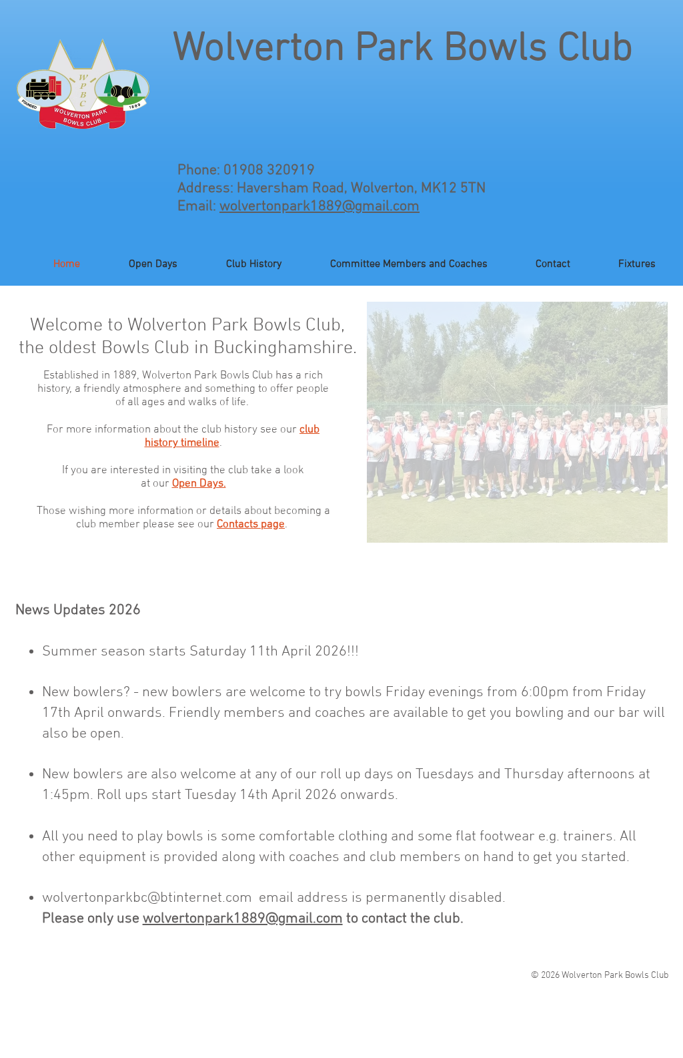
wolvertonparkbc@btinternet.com (147, 898)
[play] (639, 531)
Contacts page (251, 524)
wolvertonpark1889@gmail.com (319, 207)
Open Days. (199, 484)
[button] (517, 422)
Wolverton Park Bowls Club (403, 49)
